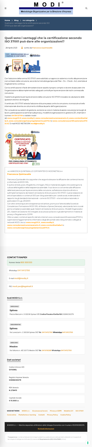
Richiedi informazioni (46, 429)
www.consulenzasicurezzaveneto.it (51, 118)
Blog (16, 20)
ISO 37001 (79, 411)
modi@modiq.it (38, 123)
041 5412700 (23, 270)
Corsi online (11, 415)
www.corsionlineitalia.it (52, 225)
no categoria (28, 20)
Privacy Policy (52, 415)
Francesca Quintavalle (42, 48)
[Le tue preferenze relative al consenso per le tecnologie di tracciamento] (88, 443)
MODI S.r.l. (26, 411)
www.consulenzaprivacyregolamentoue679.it (30, 121)
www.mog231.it (14, 118)
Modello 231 (68, 411)
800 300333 (26, 262)
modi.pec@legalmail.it (23, 286)
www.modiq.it (28, 118)
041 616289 (46, 350)
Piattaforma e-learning (27, 415)
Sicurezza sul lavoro (40, 411)
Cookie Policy (65, 415)
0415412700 (17, 115)
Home (7, 20)
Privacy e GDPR (56, 411)
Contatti (41, 415)
